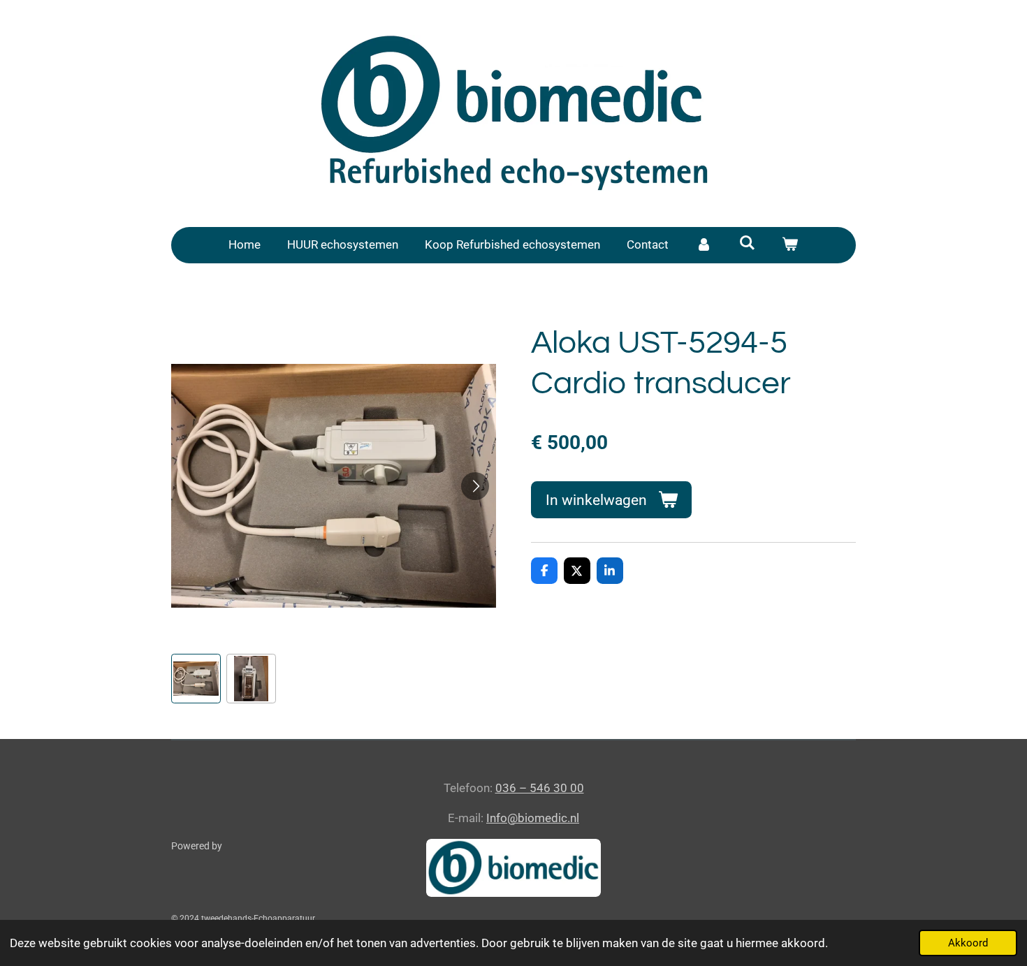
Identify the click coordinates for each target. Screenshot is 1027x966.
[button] (196, 678)
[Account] (703, 245)
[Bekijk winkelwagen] (790, 245)
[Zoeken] (747, 243)
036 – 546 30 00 (539, 788)
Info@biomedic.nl (532, 818)
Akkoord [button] (968, 943)
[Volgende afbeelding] (475, 486)
